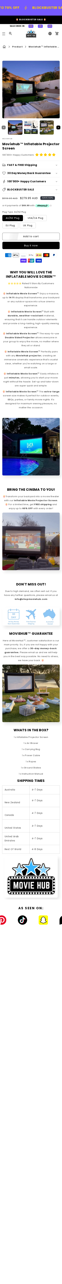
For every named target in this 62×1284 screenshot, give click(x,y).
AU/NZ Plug (13, 218)
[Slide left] (3, 127)
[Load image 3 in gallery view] (47, 127)
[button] (3, 33)
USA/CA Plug (35, 218)
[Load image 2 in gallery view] (31, 127)
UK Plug (27, 225)
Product (17, 46)
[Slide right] (58, 127)
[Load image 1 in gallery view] (15, 127)
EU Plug (10, 225)
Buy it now (31, 245)
